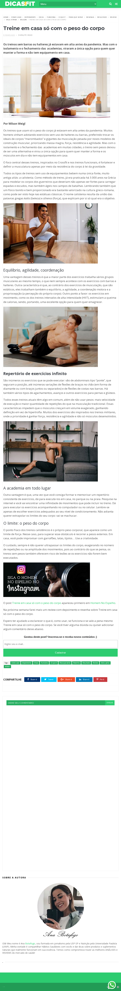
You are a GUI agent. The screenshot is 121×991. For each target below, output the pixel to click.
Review (113, 17)
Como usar (16, 17)
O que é (62, 17)
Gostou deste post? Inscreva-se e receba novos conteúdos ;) (60, 637)
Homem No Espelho (102, 603)
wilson (23, 20)
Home (6, 17)
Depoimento (30, 17)
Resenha (90, 17)
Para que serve (76, 17)
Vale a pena (11, 20)
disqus (110, 703)
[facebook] (118, 987)
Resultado (102, 17)
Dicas (41, 17)
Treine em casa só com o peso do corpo (36, 603)
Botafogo (30, 943)
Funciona (51, 17)
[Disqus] (60, 744)
